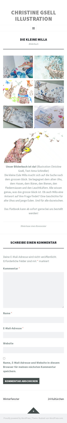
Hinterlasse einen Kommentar (33, 226)
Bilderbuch (33, 44)
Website (8, 343)
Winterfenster (11, 399)
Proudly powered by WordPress (17, 418)
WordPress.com (56, 418)
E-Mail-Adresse (13, 328)
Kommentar (11, 268)
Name (7, 313)
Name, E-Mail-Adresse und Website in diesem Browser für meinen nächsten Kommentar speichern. (31, 367)
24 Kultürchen (56, 399)
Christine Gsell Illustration (33, 15)
